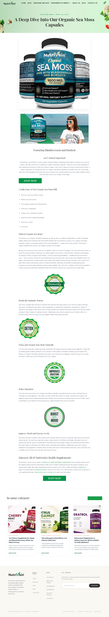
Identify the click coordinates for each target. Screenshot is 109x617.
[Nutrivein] (9, 3)
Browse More (94, 498)
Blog (84, 3)
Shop (30, 3)
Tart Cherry (50, 598)
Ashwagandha (51, 586)
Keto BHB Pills (50, 589)
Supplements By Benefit (60, 3)
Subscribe (94, 585)
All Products (50, 577)
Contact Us (93, 3)
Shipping (97, 611)
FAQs (34, 585)
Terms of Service (84, 611)
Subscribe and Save (41, 3)
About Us (76, 3)
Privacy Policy (69, 611)
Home (24, 3)
